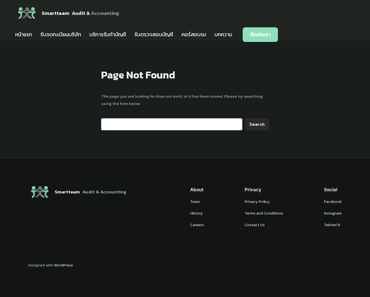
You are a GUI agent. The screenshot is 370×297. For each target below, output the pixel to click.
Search (257, 124)
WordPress (63, 265)
